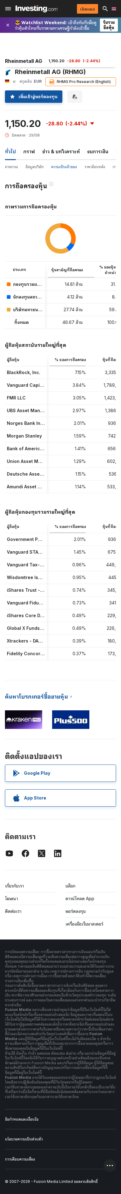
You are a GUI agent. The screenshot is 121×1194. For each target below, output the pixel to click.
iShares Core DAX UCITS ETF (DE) (43, 615)
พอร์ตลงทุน (75, 911)
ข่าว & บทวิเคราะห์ (61, 151)
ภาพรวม (11, 166)
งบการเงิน (97, 151)
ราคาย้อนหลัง (94, 166)
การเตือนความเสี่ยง (20, 1159)
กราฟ (29, 151)
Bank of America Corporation (39, 448)
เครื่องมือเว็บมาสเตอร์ (84, 923)
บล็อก (70, 885)
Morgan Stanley (24, 435)
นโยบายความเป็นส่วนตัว (24, 1139)
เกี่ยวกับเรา (14, 885)
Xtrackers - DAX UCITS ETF (36, 640)
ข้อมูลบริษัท (34, 166)
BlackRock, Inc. (23, 372)
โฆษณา (11, 898)
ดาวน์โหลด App (79, 898)
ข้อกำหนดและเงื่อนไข (21, 1119)
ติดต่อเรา (13, 911)
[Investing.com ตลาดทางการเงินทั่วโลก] (36, 8)
